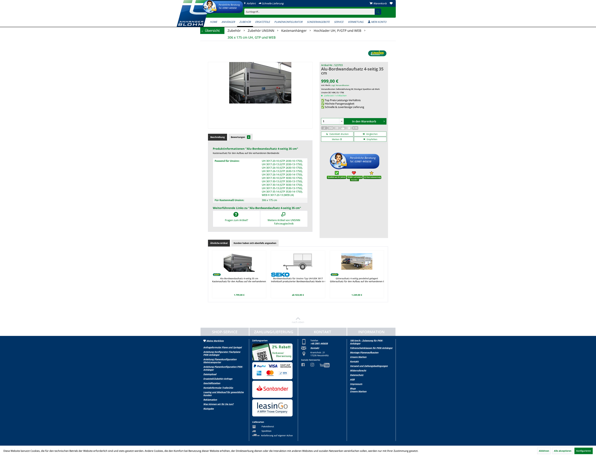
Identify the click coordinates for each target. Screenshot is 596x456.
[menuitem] (331, 8)
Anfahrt (251, 3)
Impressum (356, 383)
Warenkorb (380, 3)
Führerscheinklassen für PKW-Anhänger (371, 347)
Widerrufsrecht (358, 370)
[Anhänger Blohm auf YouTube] (322, 365)
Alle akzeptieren (562, 450)
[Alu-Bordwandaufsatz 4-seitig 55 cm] (239, 261)
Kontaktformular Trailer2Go (218, 387)
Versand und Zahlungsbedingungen (369, 365)
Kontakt (314, 347)
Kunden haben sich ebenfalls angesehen (255, 243)
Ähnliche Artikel (219, 243)
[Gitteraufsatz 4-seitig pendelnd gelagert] (357, 261)
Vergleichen (372, 134)
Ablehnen (544, 450)
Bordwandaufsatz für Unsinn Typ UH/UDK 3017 (298, 278)
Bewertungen (240, 137)
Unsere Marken (358, 356)
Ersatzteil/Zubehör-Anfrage (217, 378)
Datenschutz (356, 374)
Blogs (353, 388)
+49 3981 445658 (319, 343)
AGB (352, 379)
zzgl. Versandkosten (340, 85)
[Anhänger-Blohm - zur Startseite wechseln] (194, 13)
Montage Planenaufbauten (364, 352)
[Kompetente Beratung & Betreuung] (223, 7)
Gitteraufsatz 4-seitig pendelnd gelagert (357, 278)
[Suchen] (378, 12)
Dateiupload (209, 374)
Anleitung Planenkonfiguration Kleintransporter (220, 361)
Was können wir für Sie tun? (218, 404)
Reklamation (210, 399)
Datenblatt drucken (339, 134)
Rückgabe (208, 408)
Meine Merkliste (215, 340)
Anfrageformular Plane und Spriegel (222, 347)
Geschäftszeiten (211, 383)
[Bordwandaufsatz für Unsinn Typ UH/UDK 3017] (298, 261)
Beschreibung (217, 137)
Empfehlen (371, 139)
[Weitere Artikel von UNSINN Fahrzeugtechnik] (377, 53)
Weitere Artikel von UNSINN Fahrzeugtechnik (284, 221)
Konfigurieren (583, 450)
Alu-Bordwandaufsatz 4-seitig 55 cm (239, 278)
